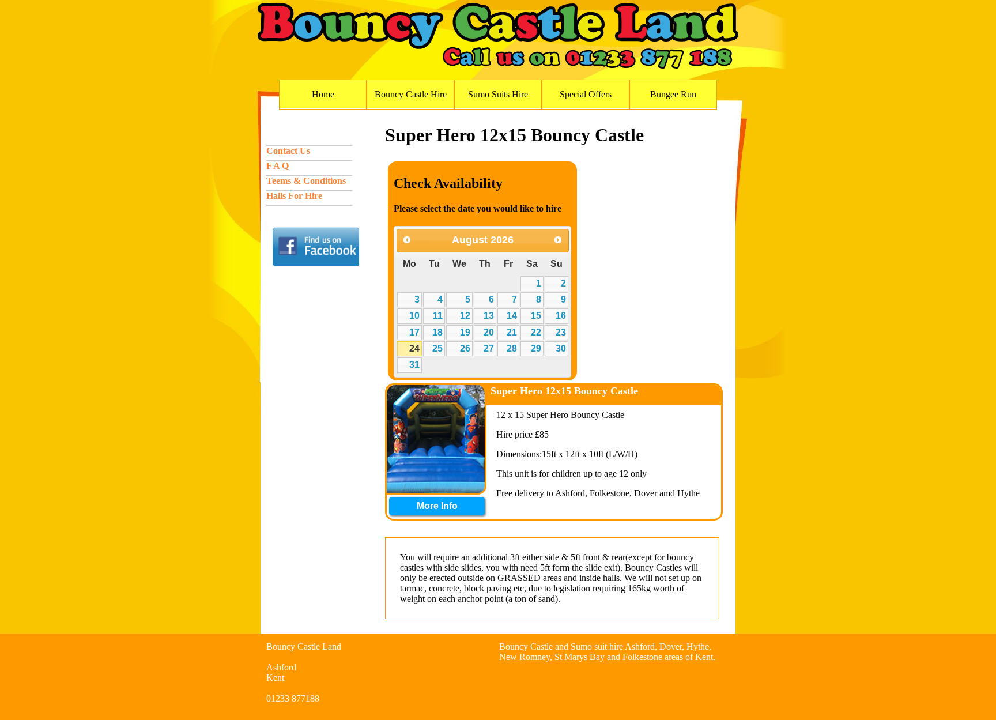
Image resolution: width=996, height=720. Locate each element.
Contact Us (288, 151)
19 (465, 332)
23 (561, 332)
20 (489, 332)
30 (561, 348)
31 (414, 365)
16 (561, 316)
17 (414, 332)
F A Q (277, 166)
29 (536, 348)
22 (536, 332)
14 (512, 316)
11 (438, 316)
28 (512, 348)
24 (414, 348)
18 (437, 332)
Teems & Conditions (306, 181)
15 (536, 316)
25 (437, 348)
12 (465, 316)
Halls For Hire (294, 196)
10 (414, 316)
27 (489, 348)
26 (465, 348)
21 (512, 332)
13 (489, 316)
